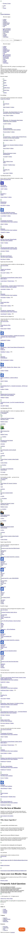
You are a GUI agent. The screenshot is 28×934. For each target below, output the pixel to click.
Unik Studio (5, 140)
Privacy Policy (10, 898)
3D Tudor (3, 715)
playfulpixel (3, 561)
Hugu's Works (6, 148)
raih (1, 572)
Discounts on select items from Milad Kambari (10, 548)
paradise (2, 370)
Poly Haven (3, 259)
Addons (12, 107)
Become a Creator (7, 3)
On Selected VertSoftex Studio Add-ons (9, 612)
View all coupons (4, 609)
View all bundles (4, 478)
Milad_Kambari (6, 107)
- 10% (11, 272)
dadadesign (3, 664)
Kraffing (2, 389)
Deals (4, 33)
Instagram (5, 911)
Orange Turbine (4, 197)
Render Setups (11, 281)
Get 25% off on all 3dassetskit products (9, 650)
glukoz (2, 224)
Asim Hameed (3, 313)
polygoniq (3, 251)
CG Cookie (3, 472)
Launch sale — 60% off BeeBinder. (8, 629)
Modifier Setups (11, 164)
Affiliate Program (6, 919)
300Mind (2, 397)
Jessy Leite (3, 272)
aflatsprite (5, 164)
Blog (4, 928)
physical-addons (4, 580)
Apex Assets (5, 173)
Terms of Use (3, 898)
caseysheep (3, 599)
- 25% (14, 140)
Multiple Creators (4, 421)
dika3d (2, 381)
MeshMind (3, 351)
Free (4, 26)
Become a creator (4, 880)
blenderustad (3, 340)
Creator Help (5, 927)
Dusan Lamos (3, 328)
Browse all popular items (6, 179)
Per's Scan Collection (5, 723)
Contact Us (5, 930)
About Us (5, 917)
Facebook (5, 910)
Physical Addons (6, 131)
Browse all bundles (4, 412)
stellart (2, 623)
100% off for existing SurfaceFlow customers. (10, 556)
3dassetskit (3, 655)
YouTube (5, 912)
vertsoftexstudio (4, 614)
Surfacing (8, 715)
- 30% (12, 305)
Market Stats (5, 921)
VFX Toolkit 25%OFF (5, 597)
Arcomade (5, 156)
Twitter (4, 909)
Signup (4, 8)
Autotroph (12, 932)
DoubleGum (3, 761)
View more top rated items (6, 729)
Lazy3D (5, 123)
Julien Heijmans (4, 788)
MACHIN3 (3, 205)
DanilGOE (3, 682)
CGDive (2, 518)
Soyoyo (2, 777)
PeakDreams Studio (5, 690)
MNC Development (5, 360)
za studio (2, 496)
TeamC (2, 242)
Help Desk (5, 926)
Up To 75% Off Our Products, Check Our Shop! (11, 620)
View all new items (4, 321)
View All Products (7, 28)
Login (4, 5)
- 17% (15, 281)
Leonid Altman (4, 281)
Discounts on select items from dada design (9, 661)
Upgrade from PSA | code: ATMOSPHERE (10, 578)
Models (11, 173)
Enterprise (5, 920)
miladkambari (3, 550)
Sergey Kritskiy (4, 753)
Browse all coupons (5, 545)
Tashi (2, 486)
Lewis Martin (3, 215)
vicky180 (2, 405)
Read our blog (3, 856)
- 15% (14, 690)
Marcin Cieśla (3, 305)
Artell (2, 188)
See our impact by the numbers (7, 815)
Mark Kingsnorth (4, 796)
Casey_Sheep (6, 115)
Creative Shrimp (4, 462)
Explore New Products (5, 98)
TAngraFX (3, 232)
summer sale (3, 567)
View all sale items (4, 265)
